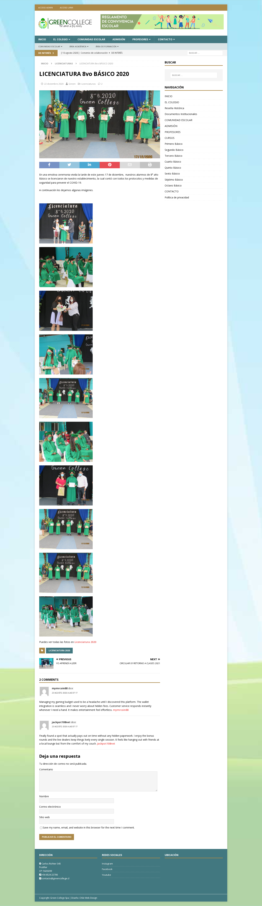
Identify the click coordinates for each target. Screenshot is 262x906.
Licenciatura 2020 (85, 642)
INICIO (42, 39)
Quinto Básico (173, 167)
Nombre (44, 796)
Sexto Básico (172, 173)
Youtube (106, 874)
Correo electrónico (50, 806)
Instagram (107, 863)
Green (72, 83)
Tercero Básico (173, 155)
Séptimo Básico (174, 179)
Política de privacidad (177, 197)
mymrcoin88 (60, 688)
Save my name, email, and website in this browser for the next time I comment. (89, 827)
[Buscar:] (205, 52)
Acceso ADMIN (45, 7)
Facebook (107, 869)
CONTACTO (165, 39)
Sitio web (44, 817)
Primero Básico (174, 143)
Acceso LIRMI (66, 7)
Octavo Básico (173, 185)
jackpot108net (61, 722)
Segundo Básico (174, 150)
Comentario (46, 769)
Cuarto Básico (173, 161)
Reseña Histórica (174, 108)
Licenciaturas (88, 83)
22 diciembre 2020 (53, 83)
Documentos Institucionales (181, 114)
